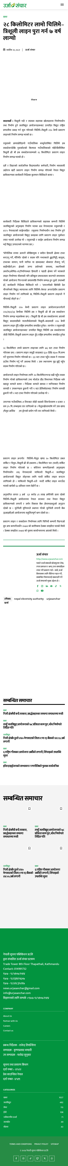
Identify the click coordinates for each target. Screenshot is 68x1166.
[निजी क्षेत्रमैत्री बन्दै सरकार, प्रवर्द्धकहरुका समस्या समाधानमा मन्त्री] (18, 814)
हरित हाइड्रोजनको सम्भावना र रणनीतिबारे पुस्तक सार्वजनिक (31, 766)
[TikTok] (56, 585)
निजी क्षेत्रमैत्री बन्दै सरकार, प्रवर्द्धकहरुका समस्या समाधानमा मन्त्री (33, 713)
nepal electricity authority (29, 598)
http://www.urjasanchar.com (49, 559)
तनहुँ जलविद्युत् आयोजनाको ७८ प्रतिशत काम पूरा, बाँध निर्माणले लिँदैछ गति (32, 726)
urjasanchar (53, 598)
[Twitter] (30, 106)
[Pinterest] (37, 106)
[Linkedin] (47, 585)
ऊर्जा (6, 602)
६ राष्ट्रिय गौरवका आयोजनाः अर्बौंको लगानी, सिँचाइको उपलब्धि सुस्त (32, 754)
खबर (5, 17)
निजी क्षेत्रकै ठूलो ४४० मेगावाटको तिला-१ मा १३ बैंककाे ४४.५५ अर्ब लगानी (34, 740)
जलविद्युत (6, 735)
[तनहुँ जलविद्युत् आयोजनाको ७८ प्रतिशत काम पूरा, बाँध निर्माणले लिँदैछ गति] (50, 814)
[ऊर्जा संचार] (19, 572)
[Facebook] (23, 106)
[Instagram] (42, 585)
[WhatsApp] (45, 106)
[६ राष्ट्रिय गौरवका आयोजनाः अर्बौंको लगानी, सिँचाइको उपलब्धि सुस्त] (50, 853)
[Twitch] (37, 1158)
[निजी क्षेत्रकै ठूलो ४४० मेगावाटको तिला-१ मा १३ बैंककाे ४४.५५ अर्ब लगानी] (18, 853)
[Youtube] (42, 590)
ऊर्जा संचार (30, 49)
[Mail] (51, 585)
